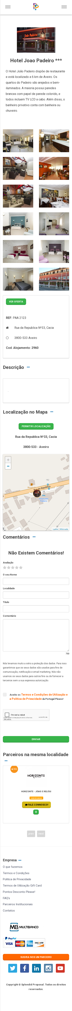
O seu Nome (10, 574)
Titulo (6, 602)
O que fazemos (12, 867)
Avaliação (8, 562)
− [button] (8, 466)
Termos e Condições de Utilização (43, 694)
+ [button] (8, 459)
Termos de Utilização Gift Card (22, 885)
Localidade (9, 588)
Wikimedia (64, 529)
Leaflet (55, 529)
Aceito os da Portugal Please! (39, 696)
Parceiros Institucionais (18, 904)
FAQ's (6, 898)
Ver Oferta (16, 301)
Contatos (9, 910)
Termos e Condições (16, 873)
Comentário (9, 616)
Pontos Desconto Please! (19, 892)
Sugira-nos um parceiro (36, 957)
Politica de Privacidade (17, 879)
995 (15, 769)
